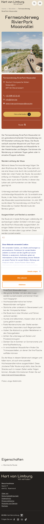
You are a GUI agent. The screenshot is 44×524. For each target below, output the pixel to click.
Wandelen (12, 9)
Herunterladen (20, 114)
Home (4, 9)
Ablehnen (22, 284)
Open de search (34, 3)
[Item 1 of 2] (22, 52)
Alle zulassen (22, 278)
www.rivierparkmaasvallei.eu (13, 375)
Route (20, 125)
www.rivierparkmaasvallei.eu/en (19, 104)
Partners (5, 506)
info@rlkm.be (11, 100)
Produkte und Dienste (9, 503)
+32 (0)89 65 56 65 (13, 96)
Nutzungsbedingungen (10, 496)
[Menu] (40, 3)
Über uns (5, 493)
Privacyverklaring (8, 501)
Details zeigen (33, 271)
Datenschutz (6, 498)
